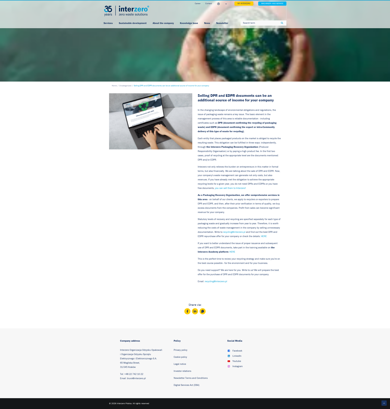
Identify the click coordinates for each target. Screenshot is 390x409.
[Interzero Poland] (126, 11)
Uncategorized (125, 86)
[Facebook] (187, 311)
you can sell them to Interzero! (230, 188)
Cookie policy (180, 357)
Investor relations (182, 371)
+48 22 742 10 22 (133, 374)
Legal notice (180, 364)
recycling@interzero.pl (234, 232)
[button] (228, 351)
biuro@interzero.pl (136, 378)
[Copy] (203, 311)
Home (114, 86)
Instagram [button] (237, 366)
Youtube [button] (236, 361)
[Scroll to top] (384, 403)
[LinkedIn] (195, 311)
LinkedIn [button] (236, 356)
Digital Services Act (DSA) (186, 385)
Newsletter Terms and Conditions (191, 378)
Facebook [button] (237, 351)
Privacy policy (180, 350)
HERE (264, 236)
